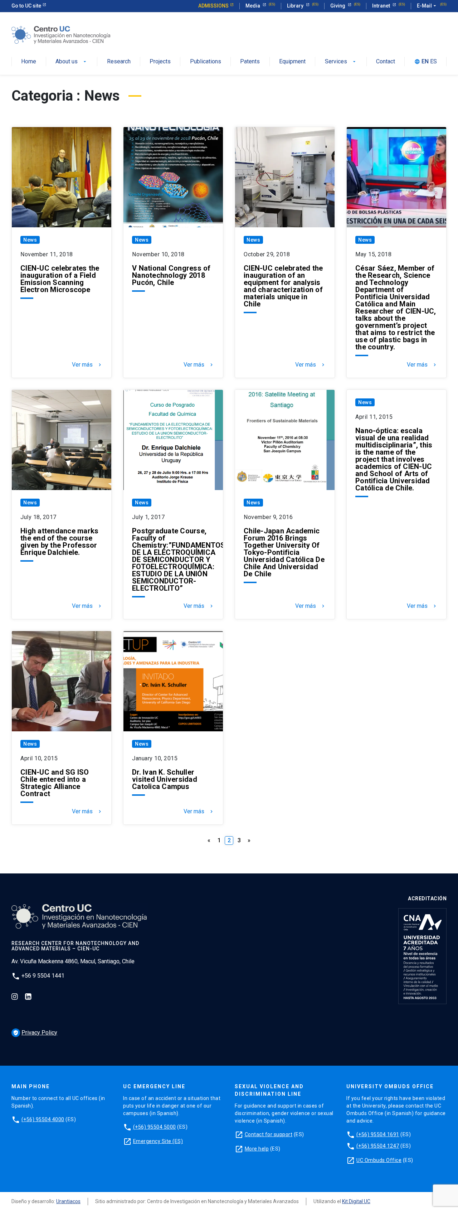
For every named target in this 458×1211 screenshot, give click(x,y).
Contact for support (269, 1134)
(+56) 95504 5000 (154, 1127)
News (30, 240)
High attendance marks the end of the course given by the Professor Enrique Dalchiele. (59, 541)
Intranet (381, 6)
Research (119, 62)
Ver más (87, 365)
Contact (385, 62)
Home (28, 62)
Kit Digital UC (356, 1201)
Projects (160, 62)
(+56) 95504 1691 (377, 1134)
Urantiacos (68, 1201)
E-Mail (427, 6)
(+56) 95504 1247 (377, 1145)
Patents (250, 62)
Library (295, 6)
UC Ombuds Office (378, 1160)
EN (425, 62)
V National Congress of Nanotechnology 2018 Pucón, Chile (171, 275)
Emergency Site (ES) (158, 1141)
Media (253, 6)
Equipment (292, 62)
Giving (338, 6)
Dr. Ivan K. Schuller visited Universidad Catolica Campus (164, 779)
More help (257, 1149)
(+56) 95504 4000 (42, 1119)
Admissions (213, 6)
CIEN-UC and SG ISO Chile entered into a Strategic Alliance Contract (54, 783)
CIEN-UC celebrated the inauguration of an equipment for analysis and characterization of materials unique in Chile (283, 286)
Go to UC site (26, 6)
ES (433, 62)
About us (66, 62)
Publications (205, 62)
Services (336, 62)
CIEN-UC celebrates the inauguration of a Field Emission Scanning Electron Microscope (59, 279)
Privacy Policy (35, 1032)
